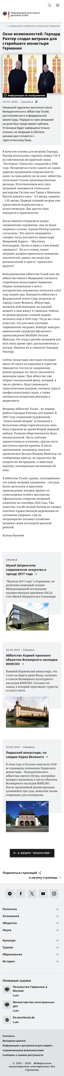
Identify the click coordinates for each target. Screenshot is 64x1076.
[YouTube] (44, 893)
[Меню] (57, 5)
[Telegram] (10, 893)
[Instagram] (55, 893)
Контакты (9, 1036)
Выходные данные (14, 1040)
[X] (33, 893)
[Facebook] (21, 893)
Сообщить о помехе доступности (23, 1055)
